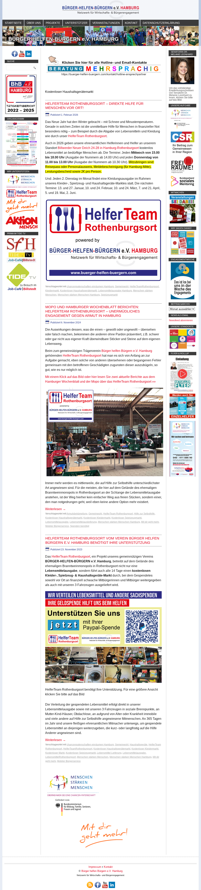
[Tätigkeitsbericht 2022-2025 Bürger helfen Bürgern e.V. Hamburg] (21, 113)
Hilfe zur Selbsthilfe (144, 513)
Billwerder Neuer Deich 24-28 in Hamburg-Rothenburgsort (98, 148)
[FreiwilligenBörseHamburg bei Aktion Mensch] (21, 228)
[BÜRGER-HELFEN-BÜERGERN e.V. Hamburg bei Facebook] (15, 54)
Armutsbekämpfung (77, 513)
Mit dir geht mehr (150, 522)
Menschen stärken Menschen (92, 757)
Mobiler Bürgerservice (57, 526)
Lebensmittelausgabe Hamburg (115, 290)
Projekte (53, 22)
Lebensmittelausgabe (57, 522)
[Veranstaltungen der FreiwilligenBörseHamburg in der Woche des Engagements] (182, 298)
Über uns (34, 22)
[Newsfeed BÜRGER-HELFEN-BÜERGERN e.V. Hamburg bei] (90, 885)
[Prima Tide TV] (21, 262)
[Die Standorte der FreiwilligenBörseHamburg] (182, 348)
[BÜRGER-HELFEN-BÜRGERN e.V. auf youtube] (21, 54)
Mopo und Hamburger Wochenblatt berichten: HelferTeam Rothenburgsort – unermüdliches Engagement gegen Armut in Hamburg (92, 311)
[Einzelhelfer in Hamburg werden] (182, 417)
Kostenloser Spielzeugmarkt (126, 517)
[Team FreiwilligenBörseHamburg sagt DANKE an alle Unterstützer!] (182, 254)
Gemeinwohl (122, 286)
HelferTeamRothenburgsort (144, 286)
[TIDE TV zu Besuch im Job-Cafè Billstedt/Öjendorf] (21, 290)
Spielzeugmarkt (109, 294)
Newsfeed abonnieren (181, 320)
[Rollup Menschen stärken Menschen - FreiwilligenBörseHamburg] (182, 475)
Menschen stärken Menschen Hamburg (79, 294)
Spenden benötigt (79, 526)
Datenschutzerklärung (161, 22)
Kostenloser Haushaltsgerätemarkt (78, 290)
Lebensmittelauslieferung (83, 522)
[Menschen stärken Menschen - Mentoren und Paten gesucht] (73, 816)
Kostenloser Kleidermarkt (96, 517)
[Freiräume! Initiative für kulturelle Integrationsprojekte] (182, 173)
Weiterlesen (55, 509)
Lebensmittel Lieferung (109, 752)
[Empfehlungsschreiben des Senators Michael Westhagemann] (182, 83)
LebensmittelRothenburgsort (60, 757)
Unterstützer (76, 22)
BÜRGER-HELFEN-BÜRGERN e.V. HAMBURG (63, 39)
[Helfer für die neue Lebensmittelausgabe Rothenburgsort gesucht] (21, 197)
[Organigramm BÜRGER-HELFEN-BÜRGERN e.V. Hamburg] (21, 166)
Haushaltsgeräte (138, 744)
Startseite (13, 22)
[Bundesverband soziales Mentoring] (182, 187)
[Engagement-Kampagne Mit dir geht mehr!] (103, 834)
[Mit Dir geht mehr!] (21, 214)
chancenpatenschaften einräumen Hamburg (90, 286)
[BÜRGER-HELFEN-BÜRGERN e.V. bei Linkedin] (28, 54)
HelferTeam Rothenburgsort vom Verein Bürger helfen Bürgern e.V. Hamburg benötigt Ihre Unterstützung (102, 540)
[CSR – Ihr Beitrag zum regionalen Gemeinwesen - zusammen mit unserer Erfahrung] (182, 154)
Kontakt (131, 22)
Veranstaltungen (106, 22)
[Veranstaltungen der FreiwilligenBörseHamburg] (182, 222)
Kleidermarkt (52, 290)
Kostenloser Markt (55, 752)
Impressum (95, 866)
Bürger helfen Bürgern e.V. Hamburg (126, 350)
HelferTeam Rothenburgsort (87, 136)
